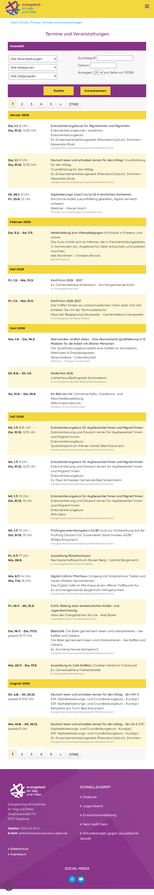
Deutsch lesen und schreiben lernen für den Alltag (87, 160)
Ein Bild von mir (61, 394)
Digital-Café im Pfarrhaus (69, 576)
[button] (9, 886)
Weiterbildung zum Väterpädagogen (77, 233)
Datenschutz (19, 849)
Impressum (18, 854)
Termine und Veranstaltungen (62, 22)
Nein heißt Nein (95, 824)
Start (14, 22)
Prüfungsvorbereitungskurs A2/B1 (75, 530)
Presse (35, 22)
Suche (59, 91)
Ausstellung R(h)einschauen (71, 556)
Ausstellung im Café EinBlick (71, 665)
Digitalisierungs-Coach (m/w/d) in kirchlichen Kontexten (91, 194)
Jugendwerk (92, 806)
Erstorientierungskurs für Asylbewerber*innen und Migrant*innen (97, 427)
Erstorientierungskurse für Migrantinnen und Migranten (90, 126)
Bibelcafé (57, 631)
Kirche (24, 22)
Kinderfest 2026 (62, 373)
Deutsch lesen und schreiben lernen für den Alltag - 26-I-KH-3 (95, 694)
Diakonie (89, 797)
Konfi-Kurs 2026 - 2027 (67, 280)
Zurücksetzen (95, 91)
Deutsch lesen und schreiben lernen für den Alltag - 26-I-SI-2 (94, 724)
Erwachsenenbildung (99, 815)
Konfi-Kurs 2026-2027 (66, 301)
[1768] (73, 104)
